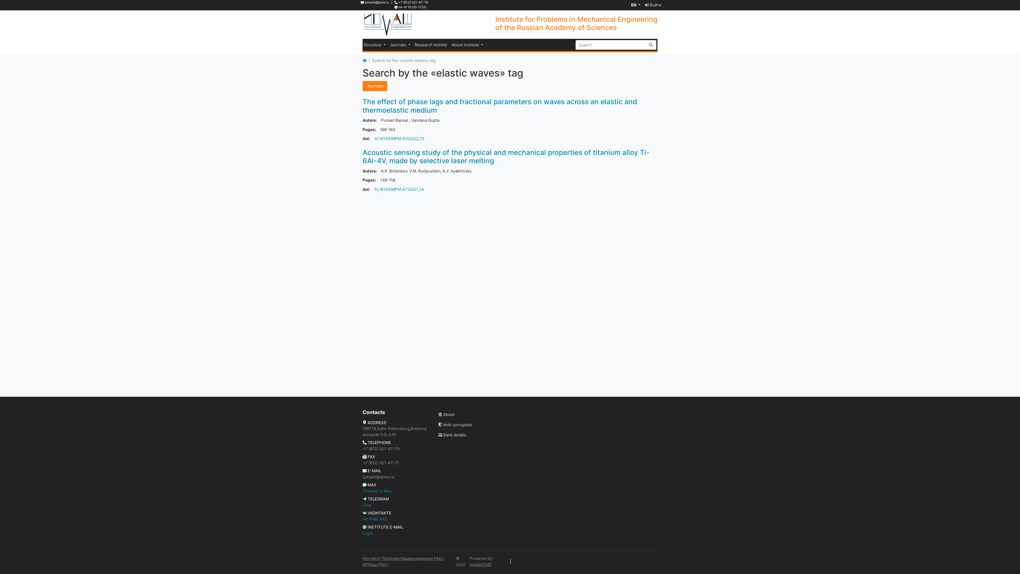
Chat (367, 505)
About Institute (466, 44)
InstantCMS (481, 564)
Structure (373, 44)
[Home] (365, 61)
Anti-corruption (457, 424)
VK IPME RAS (375, 519)
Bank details (454, 434)
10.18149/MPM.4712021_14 (399, 189)
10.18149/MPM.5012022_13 (399, 138)
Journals (398, 44)
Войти (655, 4)
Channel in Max (377, 490)
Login (368, 533)
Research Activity (431, 44)
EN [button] (634, 4)
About (448, 414)
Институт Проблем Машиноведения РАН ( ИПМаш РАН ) (403, 561)
